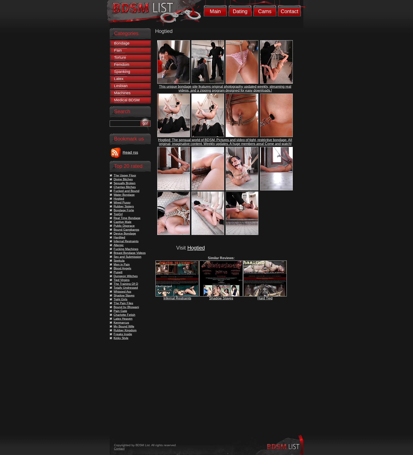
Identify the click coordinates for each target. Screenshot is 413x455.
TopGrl (118, 214)
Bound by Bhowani (126, 307)
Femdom (121, 64)
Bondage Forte (124, 210)
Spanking (122, 71)
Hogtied (196, 248)
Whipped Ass (122, 291)
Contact (289, 11)
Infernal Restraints (177, 298)
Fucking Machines (126, 249)
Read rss (130, 152)
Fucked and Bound (126, 191)
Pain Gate (120, 311)
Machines (122, 93)
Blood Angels (122, 268)
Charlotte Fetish (124, 314)
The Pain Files (123, 303)
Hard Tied (265, 298)
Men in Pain (122, 264)
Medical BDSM (127, 100)
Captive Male (122, 222)
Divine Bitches (123, 179)
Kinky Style (121, 338)
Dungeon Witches (126, 276)
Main (215, 11)
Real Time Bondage (127, 218)
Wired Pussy (122, 202)
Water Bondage (124, 194)
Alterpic (119, 245)
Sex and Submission (127, 256)
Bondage (121, 43)
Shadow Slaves (221, 298)
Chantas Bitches (125, 187)
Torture (120, 57)
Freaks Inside (123, 334)
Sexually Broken (125, 183)
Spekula (119, 260)
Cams (264, 11)
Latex (118, 79)
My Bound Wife (124, 326)
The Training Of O (126, 283)
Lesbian (121, 86)
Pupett (118, 272)
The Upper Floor (125, 175)
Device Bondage (125, 233)
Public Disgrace (124, 225)
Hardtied (119, 237)
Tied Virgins (121, 280)
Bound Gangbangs (126, 229)
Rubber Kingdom (125, 330)
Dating (240, 11)
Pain (118, 50)
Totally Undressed (126, 287)
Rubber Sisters (124, 206)
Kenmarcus (121, 322)
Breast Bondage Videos (130, 252)
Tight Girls (120, 299)
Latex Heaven (123, 318)
